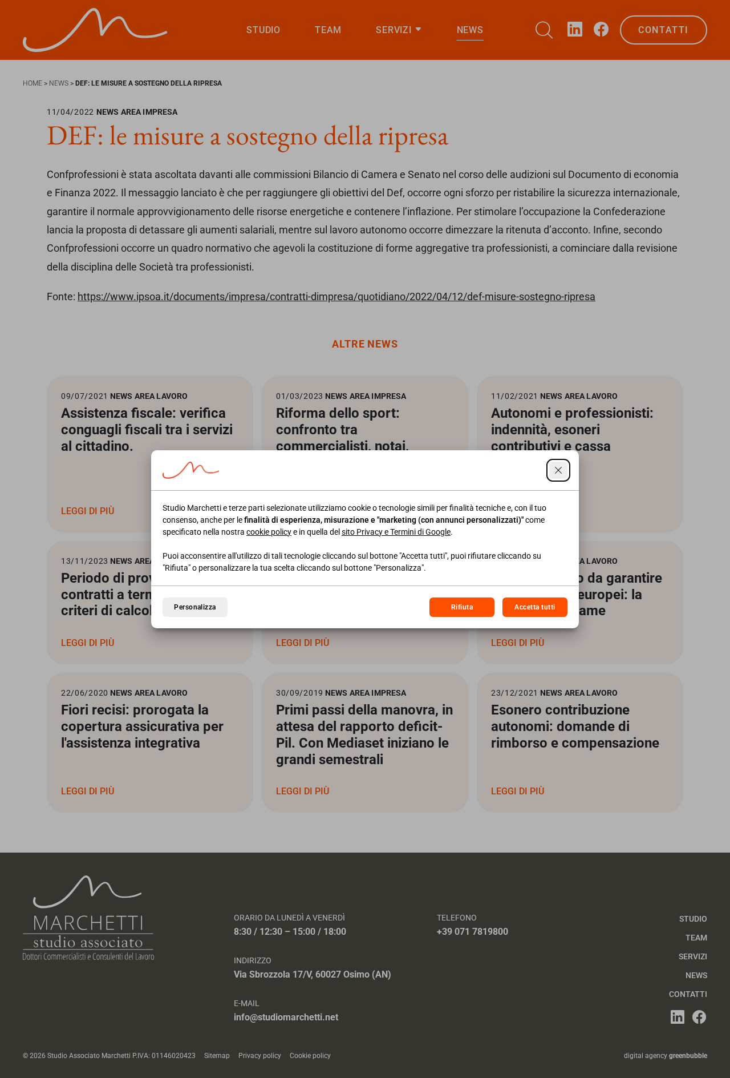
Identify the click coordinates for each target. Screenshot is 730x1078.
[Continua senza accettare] (558, 470)
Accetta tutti (534, 607)
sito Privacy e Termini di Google (396, 531)
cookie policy (268, 531)
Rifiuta (462, 607)
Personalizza (195, 607)
